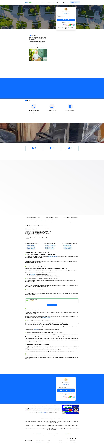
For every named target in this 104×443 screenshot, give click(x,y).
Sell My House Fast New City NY (49, 247)
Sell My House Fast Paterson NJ (68, 248)
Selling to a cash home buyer (52, 256)
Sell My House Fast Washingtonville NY (50, 245)
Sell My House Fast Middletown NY (50, 248)
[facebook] (67, 438)
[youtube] (72, 438)
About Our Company (39, 442)
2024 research (38, 433)
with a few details (32, 274)
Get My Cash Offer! (65, 20)
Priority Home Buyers (29, 409)
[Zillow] (75, 438)
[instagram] (70, 438)
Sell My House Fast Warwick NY (31, 245)
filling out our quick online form (46, 317)
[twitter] (69, 438)
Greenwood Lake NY (42, 412)
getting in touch (36, 329)
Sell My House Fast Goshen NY (31, 248)
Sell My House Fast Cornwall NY (68, 245)
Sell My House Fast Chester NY (31, 247)
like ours (35, 334)
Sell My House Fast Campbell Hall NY (50, 246)
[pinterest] (78, 438)
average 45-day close (68, 433)
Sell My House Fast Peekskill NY (68, 246)
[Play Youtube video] (70, 409)
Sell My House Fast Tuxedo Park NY (31, 246)
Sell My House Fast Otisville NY (68, 247)
